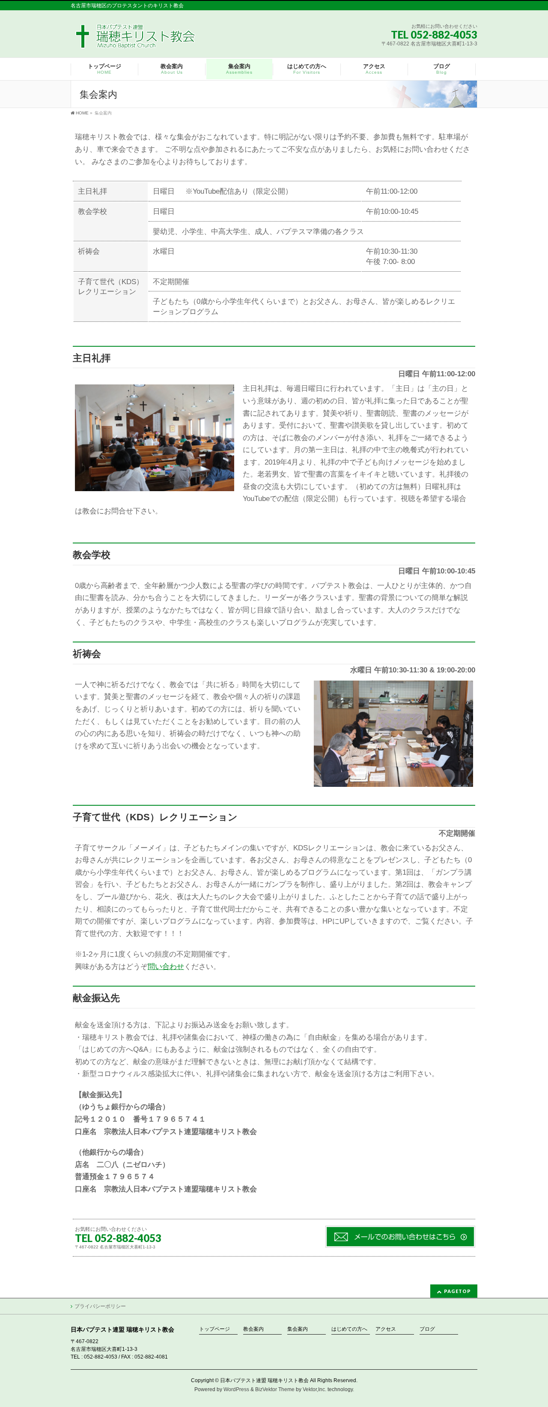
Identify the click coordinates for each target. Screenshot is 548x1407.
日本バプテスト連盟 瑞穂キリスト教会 (264, 1380)
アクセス (385, 1329)
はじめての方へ (349, 1329)
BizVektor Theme (275, 1389)
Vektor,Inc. (314, 1389)
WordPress (236, 1389)
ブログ (427, 1329)
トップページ (214, 1329)
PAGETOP (457, 1291)
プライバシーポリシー (100, 1306)
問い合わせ (166, 967)
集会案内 (297, 1329)
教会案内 (253, 1329)
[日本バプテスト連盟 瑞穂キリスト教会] (136, 39)
